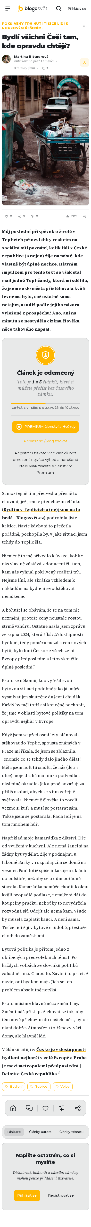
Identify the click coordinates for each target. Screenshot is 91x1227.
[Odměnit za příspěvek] (61, 1108)
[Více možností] (84, 26)
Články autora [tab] (40, 1132)
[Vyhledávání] (59, 8)
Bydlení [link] (16, 1086)
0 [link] (24, 216)
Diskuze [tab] (14, 1132)
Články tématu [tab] (71, 1132)
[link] (33, 8)
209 (74, 216)
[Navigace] (8, 8)
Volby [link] (65, 1086)
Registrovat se (61, 1195)
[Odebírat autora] (84, 62)
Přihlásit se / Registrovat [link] (45, 441)
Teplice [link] (41, 1086)
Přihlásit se (77, 8)
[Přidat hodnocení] (45, 1108)
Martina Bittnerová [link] (31, 57)
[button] (45, 140)
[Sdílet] (84, 216)
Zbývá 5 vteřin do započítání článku (45, 407)
